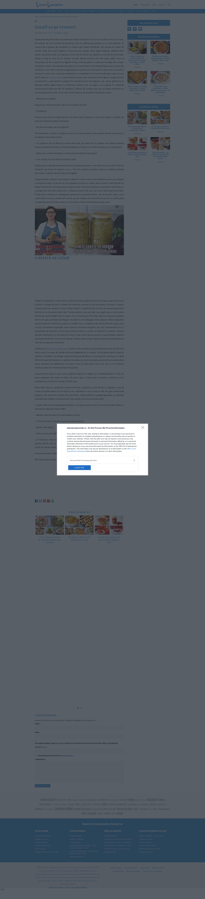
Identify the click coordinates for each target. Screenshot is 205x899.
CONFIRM (79, 468)
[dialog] (102, 449)
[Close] (143, 428)
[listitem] (102, 460)
